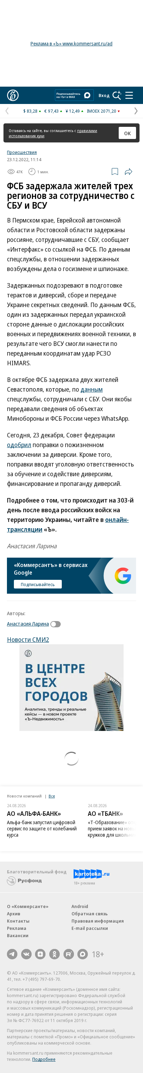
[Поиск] (117, 95)
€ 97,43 (51, 111)
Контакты (18, 921)
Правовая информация (98, 921)
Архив (13, 913)
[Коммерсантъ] (13, 95)
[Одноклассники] (54, 954)
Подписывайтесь (38, 584)
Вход (104, 95)
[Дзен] (40, 954)
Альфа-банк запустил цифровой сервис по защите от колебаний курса (42, 828)
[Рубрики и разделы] (129, 95)
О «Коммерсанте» (28, 906)
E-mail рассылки (90, 928)
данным (92, 389)
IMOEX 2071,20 (101, 111)
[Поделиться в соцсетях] (128, 171)
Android (80, 906)
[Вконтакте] (26, 954)
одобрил (19, 444)
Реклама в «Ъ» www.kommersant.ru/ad (71, 43)
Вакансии (17, 935)
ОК (127, 133)
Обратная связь (90, 913)
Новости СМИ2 (28, 639)
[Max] (82, 954)
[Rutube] (69, 954)
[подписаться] (57, 624)
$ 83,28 (30, 111)
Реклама (16, 928)
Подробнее (44, 1059)
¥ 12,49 (73, 111)
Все (52, 796)
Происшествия (22, 152)
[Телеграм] (12, 954)
